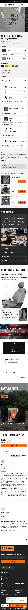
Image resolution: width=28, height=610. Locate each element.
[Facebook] (13, 567)
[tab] (15, 456)
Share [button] (17, 499)
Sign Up (13, 561)
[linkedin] (9, 567)
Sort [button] (2, 451)
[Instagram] (6, 567)
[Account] (22, 5)
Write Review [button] (14, 445)
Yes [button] (11, 499)
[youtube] (2, 567)
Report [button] (14, 499)
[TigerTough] (10, 4)
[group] (14, 440)
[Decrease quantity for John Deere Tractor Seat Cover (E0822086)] (2, 605)
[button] (2, 5)
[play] (13, 415)
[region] (14, 366)
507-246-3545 (7, 576)
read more (3, 160)
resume (4, 396)
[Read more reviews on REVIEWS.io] (14, 352)
